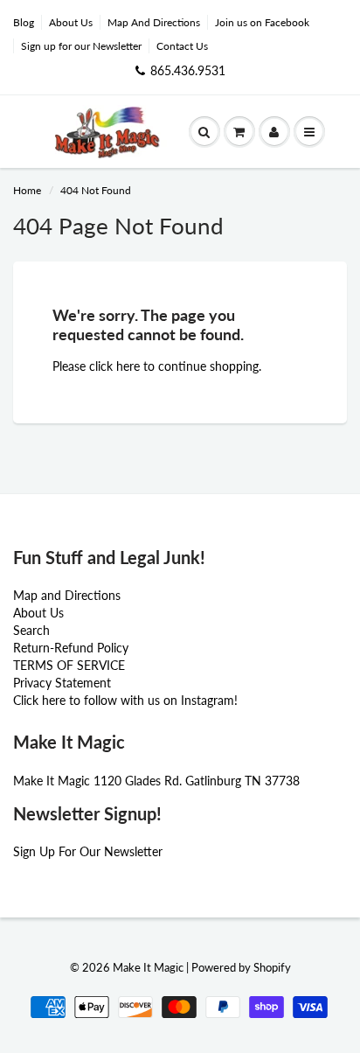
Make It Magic (148, 967)
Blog (23, 22)
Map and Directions (67, 595)
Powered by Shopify (241, 967)
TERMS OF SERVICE (69, 665)
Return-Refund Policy (70, 647)
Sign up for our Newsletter (81, 45)
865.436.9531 (187, 70)
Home (27, 190)
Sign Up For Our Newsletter (88, 851)
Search (31, 630)
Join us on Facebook (262, 22)
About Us (71, 22)
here (128, 366)
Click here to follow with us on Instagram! (125, 700)
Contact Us (182, 45)
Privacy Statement (62, 682)
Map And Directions (153, 22)
